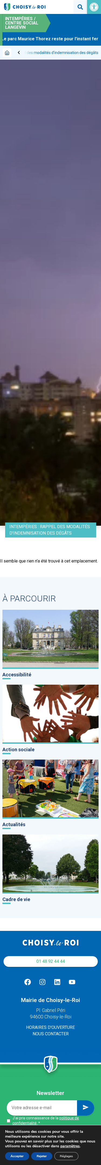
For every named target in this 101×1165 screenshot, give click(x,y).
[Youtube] (72, 982)
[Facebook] (27, 982)
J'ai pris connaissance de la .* (45, 1121)
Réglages (66, 1156)
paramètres (70, 1146)
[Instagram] (42, 982)
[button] (94, 7)
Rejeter (42, 1156)
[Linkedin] (57, 982)
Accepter (17, 1156)
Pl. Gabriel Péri (50, 1010)
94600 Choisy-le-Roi (50, 1016)
